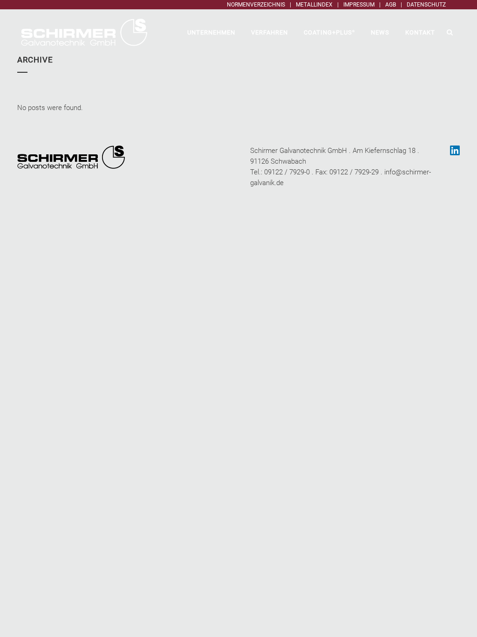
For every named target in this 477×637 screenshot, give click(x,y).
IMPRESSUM (359, 4)
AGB (390, 4)
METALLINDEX (314, 4)
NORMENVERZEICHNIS (256, 4)
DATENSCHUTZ (426, 4)
